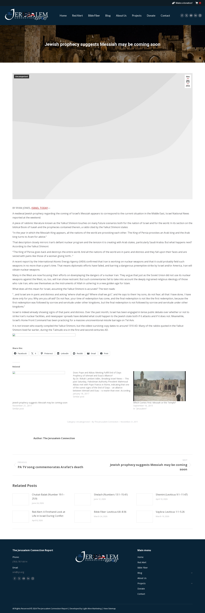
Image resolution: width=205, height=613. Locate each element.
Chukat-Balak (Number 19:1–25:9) (48, 496)
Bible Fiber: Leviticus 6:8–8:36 (110, 511)
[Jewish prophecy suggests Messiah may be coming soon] (41, 386)
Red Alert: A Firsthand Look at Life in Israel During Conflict (48, 514)
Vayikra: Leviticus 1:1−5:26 (170, 511)
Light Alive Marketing (92, 608)
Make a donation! (184, 3)
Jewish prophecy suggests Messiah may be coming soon (39, 402)
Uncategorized (21, 77)
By (105, 421)
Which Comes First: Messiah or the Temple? (154, 402)
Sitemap (112, 608)
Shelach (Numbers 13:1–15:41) (111, 494)
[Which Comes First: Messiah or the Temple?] (162, 386)
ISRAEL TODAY (39, 208)
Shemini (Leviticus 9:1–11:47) (172, 494)
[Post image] (20, 499)
